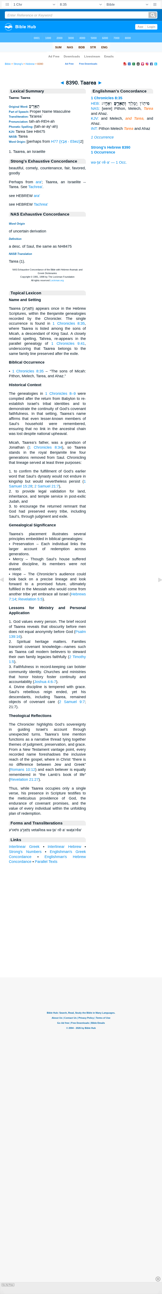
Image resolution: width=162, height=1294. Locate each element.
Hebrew (30, 63)
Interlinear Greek (24, 847)
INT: (94, 128)
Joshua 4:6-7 (45, 682)
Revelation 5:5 (30, 599)
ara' (39, 182)
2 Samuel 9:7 (72, 702)
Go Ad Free (8, 1285)
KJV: (95, 118)
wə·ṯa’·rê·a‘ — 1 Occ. (109, 162)
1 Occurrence (102, 137)
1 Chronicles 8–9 (60, 393)
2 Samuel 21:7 (46, 486)
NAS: (95, 108)
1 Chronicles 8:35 (69, 323)
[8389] (5, 589)
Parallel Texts (46, 861)
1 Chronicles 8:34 (45, 447)
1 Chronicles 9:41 (68, 343)
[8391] (156, 589)
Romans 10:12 (22, 769)
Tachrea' (35, 187)
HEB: (95, 103)
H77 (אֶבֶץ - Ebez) (65, 141)
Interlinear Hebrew (64, 847)
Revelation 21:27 (24, 779)
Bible (8, 63)
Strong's (18, 63)
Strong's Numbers (25, 852)
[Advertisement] (81, 951)
